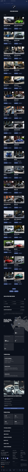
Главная (4, 3)
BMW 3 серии (16, 291)
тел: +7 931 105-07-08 (4, 452)
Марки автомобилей (8, 3)
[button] (14, 408)
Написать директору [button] (3, 453)
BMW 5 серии (11, 291)
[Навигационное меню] (26, 1)
